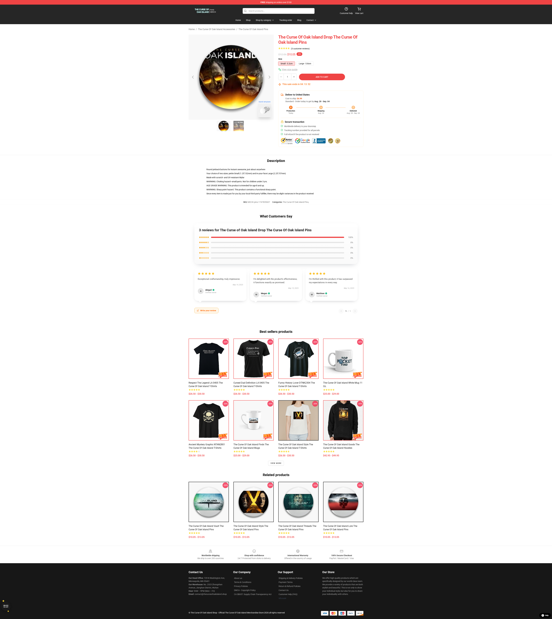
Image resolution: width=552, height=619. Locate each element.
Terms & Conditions (242, 582)
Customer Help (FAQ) (288, 594)
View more (276, 463)
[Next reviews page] (355, 311)
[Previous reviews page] (341, 311)
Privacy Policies (241, 586)
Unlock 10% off (5, 606)
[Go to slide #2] (239, 126)
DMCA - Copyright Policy (245, 590)
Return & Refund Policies (289, 586)
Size (280, 59)
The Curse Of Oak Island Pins (253, 29)
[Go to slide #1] (224, 126)
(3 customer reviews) (300, 48)
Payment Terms (286, 582)
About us (238, 578)
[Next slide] (269, 77)
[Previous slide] (193, 77)
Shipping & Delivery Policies (291, 578)
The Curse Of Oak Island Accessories (216, 29)
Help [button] (547, 615)
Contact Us (284, 590)
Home (192, 29)
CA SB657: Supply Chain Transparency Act (253, 594)
